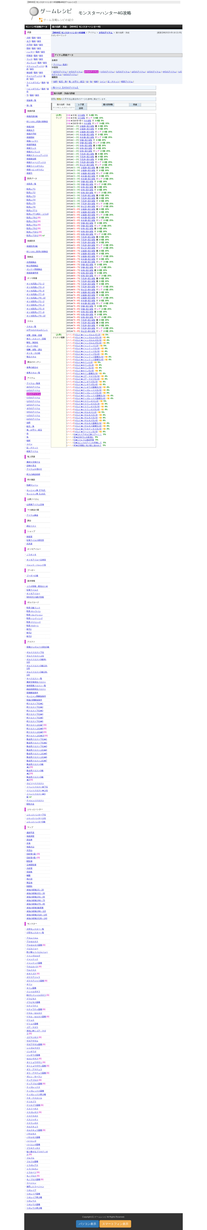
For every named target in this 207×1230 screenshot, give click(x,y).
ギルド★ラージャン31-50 (86, 432)
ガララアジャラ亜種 (35, 981)
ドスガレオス (32, 1112)
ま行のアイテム (154, 72)
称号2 (29, 633)
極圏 (28, 875)
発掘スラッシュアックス (37, 155)
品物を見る (31, 465)
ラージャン (31, 1183)
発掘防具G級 (32, 246)
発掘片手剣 (31, 134)
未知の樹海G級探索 (35, 908)
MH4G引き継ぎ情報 (35, 597)
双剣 (28, 48)
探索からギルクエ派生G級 (38, 647)
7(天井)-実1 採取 (87, 154)
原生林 (29, 840)
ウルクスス (31, 970)
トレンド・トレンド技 (36, 565)
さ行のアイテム (106, 33)
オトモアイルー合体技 (36, 560)
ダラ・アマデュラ (34, 1069)
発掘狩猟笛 (31, 144)
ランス (29, 59)
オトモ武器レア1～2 (35, 284)
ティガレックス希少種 (36, 1094)
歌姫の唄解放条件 (34, 700)
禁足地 (29, 883)
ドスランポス (32, 1123)
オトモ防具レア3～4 (35, 305)
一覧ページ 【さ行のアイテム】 (65, 87)
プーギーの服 (32, 575)
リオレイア (31, 1190)
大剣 (28, 38)
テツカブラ (31, 1101)
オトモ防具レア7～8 (35, 312)
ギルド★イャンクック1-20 (86, 346)
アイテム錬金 (32, 515)
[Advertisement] (117, 44)
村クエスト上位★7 (35, 725)
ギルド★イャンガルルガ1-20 (87, 335)
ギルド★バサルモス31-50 (86, 418)
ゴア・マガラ (32, 1027)
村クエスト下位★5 (35, 718)
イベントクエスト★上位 (37, 790)
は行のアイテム (138, 72)
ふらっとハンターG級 (36, 822)
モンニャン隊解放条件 (36, 696)
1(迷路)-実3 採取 (87, 129)
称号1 (29, 629)
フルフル (30, 1158)
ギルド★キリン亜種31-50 (86, 373)
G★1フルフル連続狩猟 (84, 440)
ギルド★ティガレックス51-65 (88, 393)
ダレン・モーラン (34, 1076)
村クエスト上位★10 (35, 736)
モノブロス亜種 (33, 1179)
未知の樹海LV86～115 (36, 911)
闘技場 (29, 861)
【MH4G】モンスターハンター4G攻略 (68, 33)
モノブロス (31, 1176)
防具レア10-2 (32, 235)
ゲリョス (30, 1020)
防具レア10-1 (32, 232)
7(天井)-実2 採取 (87, 157)
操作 (39, 38)
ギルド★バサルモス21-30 (86, 415)
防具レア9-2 (32, 228)
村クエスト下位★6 (35, 721)
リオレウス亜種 (33, 1204)
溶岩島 (29, 872)
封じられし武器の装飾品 (37, 121)
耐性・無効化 (32, 342)
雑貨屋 (29, 537)
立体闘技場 (31, 865)
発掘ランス (31, 148)
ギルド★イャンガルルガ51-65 (88, 343)
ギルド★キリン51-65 (84, 371)
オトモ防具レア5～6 (35, 309)
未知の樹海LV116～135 (37, 915)
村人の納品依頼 (33, 474)
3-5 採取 (81, 115)
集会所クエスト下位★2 (37, 743)
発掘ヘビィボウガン (35, 169)
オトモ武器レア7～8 (35, 294)
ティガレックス (33, 1087)
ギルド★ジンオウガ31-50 (86, 382)
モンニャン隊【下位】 (36, 490)
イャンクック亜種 (34, 963)
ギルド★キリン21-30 (84, 365)
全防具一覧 (31, 184)
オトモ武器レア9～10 (36, 298)
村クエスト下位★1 (35, 703)
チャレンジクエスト (35, 800)
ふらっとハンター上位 (36, 818)
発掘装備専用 (32, 273)
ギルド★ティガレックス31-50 (88, 390)
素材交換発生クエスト (36, 682)
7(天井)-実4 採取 (87, 159)
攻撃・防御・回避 (34, 335)
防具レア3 (31, 196)
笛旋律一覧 (31, 100)
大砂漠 (29, 868)
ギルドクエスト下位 (35, 652)
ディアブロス (32, 1080)
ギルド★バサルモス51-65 (86, 420)
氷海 (28, 843)
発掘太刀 (30, 130)
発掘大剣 (30, 127)
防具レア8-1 (32, 217)
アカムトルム (32, 938)
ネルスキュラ (32, 1126)
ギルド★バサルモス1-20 (86, 412)
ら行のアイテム (33, 415)
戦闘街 (29, 886)
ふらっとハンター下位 (36, 815)
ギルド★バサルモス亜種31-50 (88, 423)
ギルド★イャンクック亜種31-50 (89, 357)
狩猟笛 (29, 55)
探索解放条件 (32, 693)
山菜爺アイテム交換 (35, 504)
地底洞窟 (30, 836)
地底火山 (30, 847)
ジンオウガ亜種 (33, 1055)
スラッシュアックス (35, 66)
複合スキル (31, 357)
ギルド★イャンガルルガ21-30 (88, 337)
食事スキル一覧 (33, 373)
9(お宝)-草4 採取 (87, 165)
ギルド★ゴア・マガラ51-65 (87, 379)
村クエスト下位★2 (35, 707)
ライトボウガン (33, 82)
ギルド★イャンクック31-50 (87, 351)
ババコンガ (31, 1141)
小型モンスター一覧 (35, 932)
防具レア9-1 (32, 225)
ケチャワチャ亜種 (34, 1009)
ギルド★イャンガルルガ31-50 (88, 340)
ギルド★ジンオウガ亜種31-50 (88, 387)
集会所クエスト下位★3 (37, 746)
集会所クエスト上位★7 (37, 761)
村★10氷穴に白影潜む (84, 437)
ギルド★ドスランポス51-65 (87, 409)
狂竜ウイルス (32, 590)
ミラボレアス (32, 1165)
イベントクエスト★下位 (37, 787)
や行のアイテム (169, 72)
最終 (34, 38)
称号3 (29, 636)
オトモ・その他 (33, 353)
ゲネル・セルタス (34, 1013)
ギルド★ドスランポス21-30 (87, 404)
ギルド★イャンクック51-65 (87, 354)
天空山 (29, 850)
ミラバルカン (32, 1169)
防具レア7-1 (32, 210)
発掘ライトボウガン (35, 166)
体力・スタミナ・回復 (36, 339)
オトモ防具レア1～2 (35, 301)
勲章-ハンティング (35, 618)
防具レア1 (31, 189)
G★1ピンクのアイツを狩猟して (88, 443)
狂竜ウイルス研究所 (35, 540)
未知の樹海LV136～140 (37, 918)
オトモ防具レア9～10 (36, 316)
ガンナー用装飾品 (34, 269)
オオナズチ (31, 973)
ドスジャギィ (32, 1119)
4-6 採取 (87, 121)
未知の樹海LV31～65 (36, 897)
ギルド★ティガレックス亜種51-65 (90, 398)
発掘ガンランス (33, 152)
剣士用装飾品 (32, 266)
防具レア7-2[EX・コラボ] (38, 214)
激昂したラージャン (35, 1186)
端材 (96, 81)
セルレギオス (32, 1058)
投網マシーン (32, 485)
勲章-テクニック (34, 622)
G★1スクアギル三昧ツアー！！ (88, 434)
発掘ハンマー (32, 141)
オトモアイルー (33, 593)
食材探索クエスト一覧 (36, 685)
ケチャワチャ (32, 1006)
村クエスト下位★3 (35, 711)
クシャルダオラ (33, 991)
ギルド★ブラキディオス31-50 (88, 429)
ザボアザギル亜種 (34, 1044)
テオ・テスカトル (34, 1098)
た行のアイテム (107, 72)
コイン (103, 81)
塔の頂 (29, 879)
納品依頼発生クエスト (36, 689)
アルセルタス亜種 (34, 945)
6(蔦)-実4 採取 (86, 148)
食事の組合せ (32, 367)
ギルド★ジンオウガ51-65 (86, 384)
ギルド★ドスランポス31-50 (87, 406)
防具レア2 (31, 192)
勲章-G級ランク (33, 608)
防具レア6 (31, 207)
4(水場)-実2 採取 (87, 134)
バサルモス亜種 (33, 1137)
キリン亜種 (31, 988)
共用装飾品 (31, 262)
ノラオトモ (31, 554)
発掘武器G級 (32, 116)
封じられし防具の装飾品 (37, 251)
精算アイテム (127, 81)
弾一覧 (29, 105)
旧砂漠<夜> (32, 858)
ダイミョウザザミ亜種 (36, 1066)
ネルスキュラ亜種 (34, 1130)
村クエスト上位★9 (35, 732)
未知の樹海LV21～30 (36, 893)
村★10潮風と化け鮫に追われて (87, 445)
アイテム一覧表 (60, 64)
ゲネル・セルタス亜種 (36, 1016)
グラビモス (31, 999)
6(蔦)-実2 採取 (86, 145)
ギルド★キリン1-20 (84, 362)
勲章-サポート (33, 626)
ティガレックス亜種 (35, 1091)
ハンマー (30, 52)
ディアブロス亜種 (34, 1084)
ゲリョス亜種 (32, 1024)
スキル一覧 (31, 326)
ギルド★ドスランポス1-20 (86, 401)
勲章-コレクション (35, 615)
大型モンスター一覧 (35, 929)
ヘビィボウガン (33, 89)
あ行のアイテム (60, 72)
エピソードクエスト (35, 783)
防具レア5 (31, 203)
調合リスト (31, 526)
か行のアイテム (75, 72)
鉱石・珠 (63, 81)
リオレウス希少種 (34, 1208)
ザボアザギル (32, 1041)
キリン (29, 984)
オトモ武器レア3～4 (35, 287)
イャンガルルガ (33, 956)
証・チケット (113, 81)
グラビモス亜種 (33, 1002)
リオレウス (31, 1201)
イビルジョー (32, 948)
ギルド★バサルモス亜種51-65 (88, 426)
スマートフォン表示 (115, 1223)
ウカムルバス (32, 966)
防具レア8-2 (32, 221)
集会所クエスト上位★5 (37, 753)
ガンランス (31, 63)
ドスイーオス (32, 1109)
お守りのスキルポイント (37, 330)
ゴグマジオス (32, 1037)
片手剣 (29, 45)
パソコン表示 (87, 1223)
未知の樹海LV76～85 (36, 904)
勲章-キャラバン (34, 611)
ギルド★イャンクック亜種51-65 (89, 359)
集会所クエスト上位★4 (37, 750)
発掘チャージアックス (36, 162)
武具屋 (29, 544)
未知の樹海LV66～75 (36, 900)
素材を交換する (33, 462)
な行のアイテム (123, 72)
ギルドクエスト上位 (35, 656)
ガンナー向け (32, 346)
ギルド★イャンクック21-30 (87, 348)
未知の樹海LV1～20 (35, 890)
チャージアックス (34, 76)
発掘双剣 (30, 137)
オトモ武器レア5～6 (35, 291)
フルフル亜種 (32, 1161)
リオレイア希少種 (34, 1197)
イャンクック (32, 959)
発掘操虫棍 (31, 159)
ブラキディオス (33, 1148)
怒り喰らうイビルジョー (37, 952)
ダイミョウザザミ (34, 1062)
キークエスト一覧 (34, 678)
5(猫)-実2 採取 (86, 140)
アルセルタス (32, 941)
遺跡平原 (30, 832)
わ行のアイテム (70, 74)
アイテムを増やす (34, 469)
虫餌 (55, 81)
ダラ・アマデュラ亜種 (36, 1073)
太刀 (28, 41)
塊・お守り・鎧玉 (76, 81)
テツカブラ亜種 (33, 1105)
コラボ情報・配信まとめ (37, 586)
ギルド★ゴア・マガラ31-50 (87, 376)
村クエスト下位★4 (35, 714)
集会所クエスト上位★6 (37, 757)
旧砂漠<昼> (32, 854)
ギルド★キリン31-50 (84, 368)
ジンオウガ (31, 1051)
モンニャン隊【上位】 (36, 494)
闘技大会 (30, 804)
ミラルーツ (31, 1172)
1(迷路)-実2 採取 (87, 126)
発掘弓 (29, 173)
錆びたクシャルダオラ (36, 995)
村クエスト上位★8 (35, 728)
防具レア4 (31, 200)
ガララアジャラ (33, 977)
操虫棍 (29, 72)
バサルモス (31, 1134)
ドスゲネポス (32, 1116)
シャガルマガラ (33, 1048)
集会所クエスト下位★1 (37, 739)
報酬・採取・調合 (34, 349)
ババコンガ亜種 (33, 1144)
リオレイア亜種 (33, 1194)
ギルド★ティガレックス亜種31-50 (90, 395)
